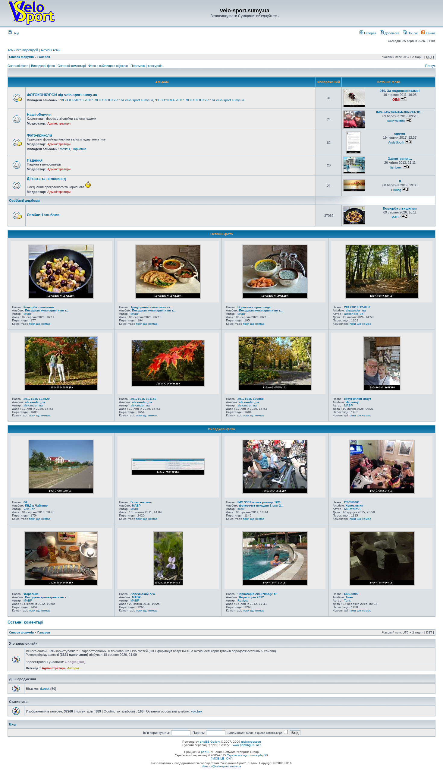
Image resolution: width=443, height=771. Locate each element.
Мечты (65, 149)
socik (240, 508)
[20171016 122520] (61, 389)
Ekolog (396, 190)
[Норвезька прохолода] (275, 297)
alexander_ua (356, 310)
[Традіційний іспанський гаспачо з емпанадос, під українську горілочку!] (168, 297)
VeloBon (29, 508)
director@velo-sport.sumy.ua (221, 766)
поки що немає (39, 323)
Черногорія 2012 (251, 597)
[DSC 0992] (382, 584)
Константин (396, 121)
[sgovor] (353, 152)
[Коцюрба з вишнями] (354, 224)
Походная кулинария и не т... (47, 310)
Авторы (73, 668)
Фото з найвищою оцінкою (108, 66)
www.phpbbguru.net (247, 745)
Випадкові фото (43, 66)
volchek (197, 711)
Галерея (369, 33)
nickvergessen (251, 741)
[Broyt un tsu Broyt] (382, 389)
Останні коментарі (72, 66)
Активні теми (50, 50)
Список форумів (21, 56)
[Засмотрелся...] (354, 173)
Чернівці (352, 402)
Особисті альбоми (24, 200)
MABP (396, 217)
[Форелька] (61, 584)
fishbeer (396, 167)
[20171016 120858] (275, 389)
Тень (349, 597)
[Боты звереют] (168, 474)
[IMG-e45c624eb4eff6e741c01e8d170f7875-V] (354, 127)
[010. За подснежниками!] (354, 106)
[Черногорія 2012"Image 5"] (275, 584)
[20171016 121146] (168, 385)
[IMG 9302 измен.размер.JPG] (275, 493)
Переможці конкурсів (146, 66)
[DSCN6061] (382, 493)
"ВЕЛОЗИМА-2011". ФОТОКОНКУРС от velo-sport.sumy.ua (199, 100)
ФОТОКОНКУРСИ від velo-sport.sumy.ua (62, 95)
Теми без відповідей (23, 50)
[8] (354, 190)
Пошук (412, 33)
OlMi (396, 99)
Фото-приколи (39, 135)
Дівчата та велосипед (46, 179)
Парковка (79, 149)
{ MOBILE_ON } (221, 758)
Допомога (391, 33)
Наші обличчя (39, 114)
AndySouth (396, 142)
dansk (44, 688)
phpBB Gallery (210, 741)
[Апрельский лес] (168, 584)
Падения (34, 160)
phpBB (206, 752)
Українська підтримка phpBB (247, 755)
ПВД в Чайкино (36, 505)
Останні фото (18, 66)
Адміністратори (59, 123)
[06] (61, 493)
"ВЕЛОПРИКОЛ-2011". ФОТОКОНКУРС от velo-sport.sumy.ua (106, 100)
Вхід (15, 33)
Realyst (242, 600)
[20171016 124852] (382, 297)
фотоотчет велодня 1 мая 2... (261, 505)
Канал (430, 33)
